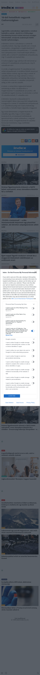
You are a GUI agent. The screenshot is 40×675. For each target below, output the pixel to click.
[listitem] (20, 304)
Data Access (20, 402)
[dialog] (20, 337)
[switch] (32, 308)
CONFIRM (11, 396)
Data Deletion (9, 402)
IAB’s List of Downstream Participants (22, 298)
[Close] (36, 272)
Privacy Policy (31, 402)
